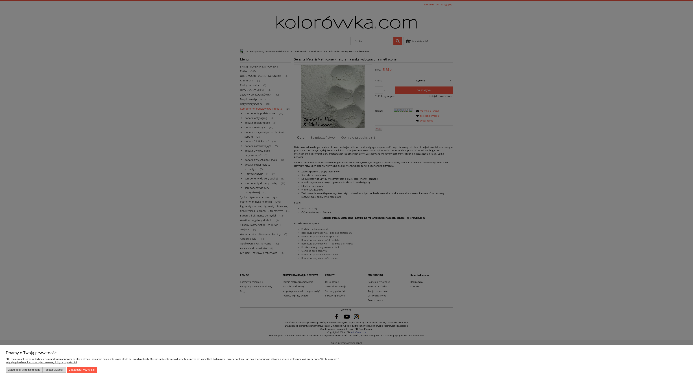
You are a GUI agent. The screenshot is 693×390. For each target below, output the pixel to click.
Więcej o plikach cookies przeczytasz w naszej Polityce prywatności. (41, 362)
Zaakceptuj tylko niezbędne (24, 369)
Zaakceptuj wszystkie (82, 369)
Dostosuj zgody (55, 369)
